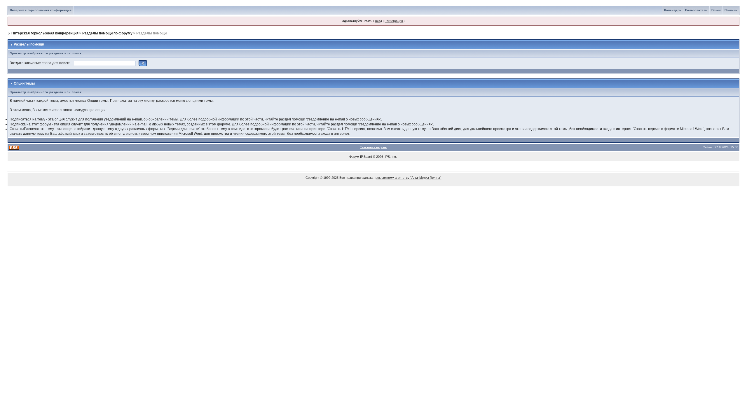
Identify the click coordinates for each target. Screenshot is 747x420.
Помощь (731, 10)
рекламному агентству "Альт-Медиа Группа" (408, 177)
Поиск (716, 10)
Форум (354, 156)
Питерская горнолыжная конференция (41, 10)
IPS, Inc (390, 156)
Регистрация (394, 20)
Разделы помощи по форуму (107, 33)
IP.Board (366, 156)
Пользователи (696, 10)
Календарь (672, 10)
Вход (378, 20)
